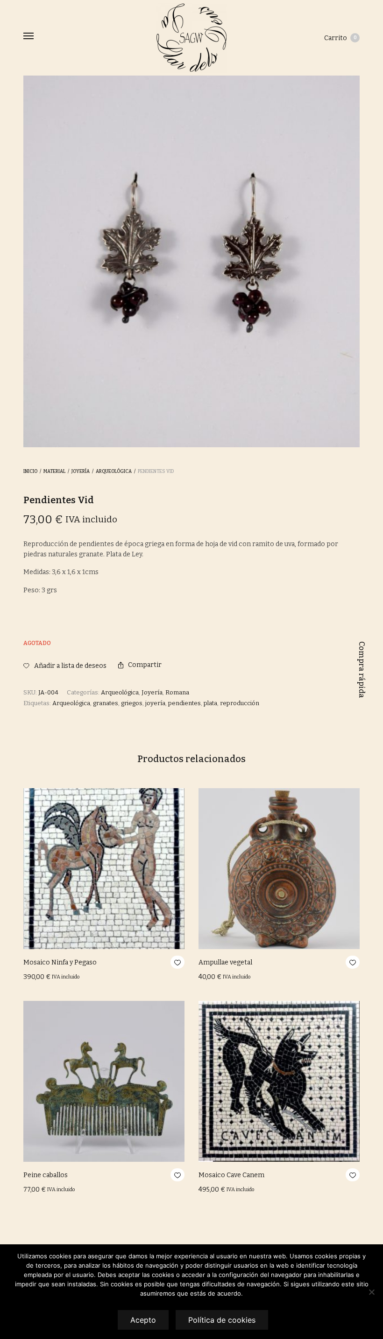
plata (210, 703)
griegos (131, 703)
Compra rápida (361, 669)
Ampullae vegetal (225, 962)
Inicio (30, 471)
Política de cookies (221, 1320)
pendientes (184, 703)
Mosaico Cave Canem (231, 1175)
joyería (155, 703)
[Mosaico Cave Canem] (279, 1081)
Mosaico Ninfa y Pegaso (60, 962)
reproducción (239, 703)
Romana (177, 692)
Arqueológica (114, 471)
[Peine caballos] (103, 1081)
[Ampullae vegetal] (279, 868)
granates (105, 703)
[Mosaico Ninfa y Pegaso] (103, 868)
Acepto (143, 1320)
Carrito (340, 38)
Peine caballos (45, 1175)
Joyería (80, 471)
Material (54, 471)
